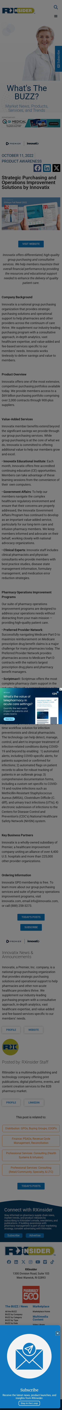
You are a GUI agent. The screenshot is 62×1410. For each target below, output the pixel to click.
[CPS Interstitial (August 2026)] (31, 723)
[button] (57, 1333)
